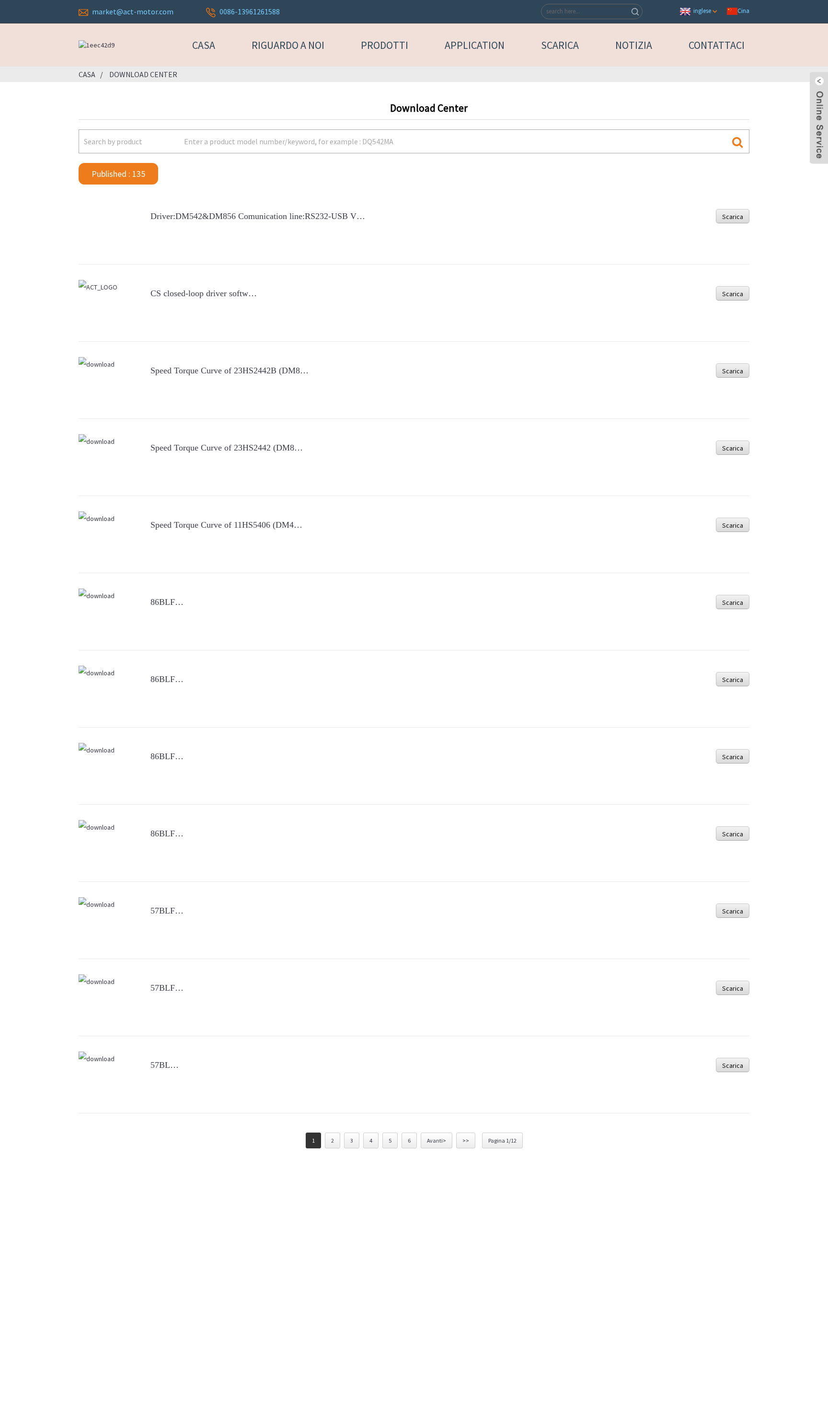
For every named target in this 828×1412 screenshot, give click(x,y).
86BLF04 (167, 602)
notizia (633, 45)
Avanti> (436, 1140)
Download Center (143, 74)
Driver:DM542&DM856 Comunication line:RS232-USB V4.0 (259, 216)
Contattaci (717, 45)
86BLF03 (167, 679)
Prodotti (384, 45)
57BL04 (164, 1065)
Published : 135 (118, 173)
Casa (203, 45)
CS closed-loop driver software (204, 293)
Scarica (560, 45)
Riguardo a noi (288, 45)
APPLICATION (475, 45)
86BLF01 (167, 833)
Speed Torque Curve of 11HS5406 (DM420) (227, 525)
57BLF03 (167, 910)
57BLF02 (167, 988)
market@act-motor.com (132, 11)
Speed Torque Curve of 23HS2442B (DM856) (230, 370)
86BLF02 (167, 756)
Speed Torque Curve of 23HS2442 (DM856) (228, 447)
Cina (743, 10)
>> (465, 1140)
